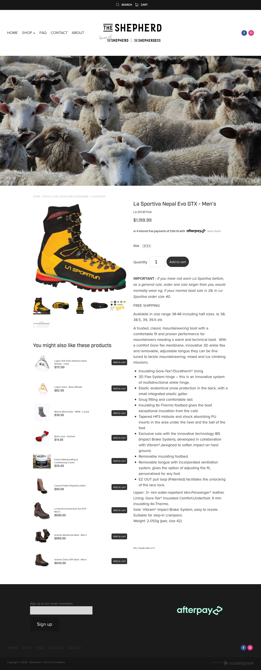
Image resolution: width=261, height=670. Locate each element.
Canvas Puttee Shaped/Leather (70, 485)
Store (36, 196)
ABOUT (78, 32)
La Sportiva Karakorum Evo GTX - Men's (71, 510)
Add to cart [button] (177, 261)
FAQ (43, 32)
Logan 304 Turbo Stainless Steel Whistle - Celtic (70, 362)
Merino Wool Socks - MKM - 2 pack (71, 411)
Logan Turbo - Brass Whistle (68, 386)
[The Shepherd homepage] (130, 33)
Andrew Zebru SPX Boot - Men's (70, 559)
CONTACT (59, 32)
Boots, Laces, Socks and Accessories (66, 196)
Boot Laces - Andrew (64, 436)
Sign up (44, 624)
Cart (144, 5)
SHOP (27, 32)
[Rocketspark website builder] (233, 663)
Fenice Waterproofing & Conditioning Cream (66, 461)
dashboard (35, 662)
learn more (214, 231)
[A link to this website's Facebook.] (244, 33)
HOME (12, 32)
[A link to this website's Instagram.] (251, 33)
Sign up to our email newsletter (51, 603)
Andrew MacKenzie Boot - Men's (70, 535)
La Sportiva (98, 196)
